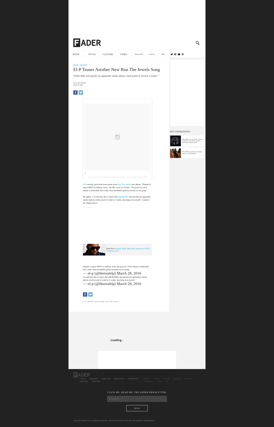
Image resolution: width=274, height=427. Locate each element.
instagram (183, 54)
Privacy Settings (115, 420)
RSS (166, 381)
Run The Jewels (124, 184)
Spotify (159, 381)
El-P (84, 184)
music (76, 65)
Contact (83, 379)
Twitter (172, 54)
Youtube (166, 379)
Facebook (156, 379)
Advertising (93, 379)
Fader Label (84, 381)
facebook (175, 54)
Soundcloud (148, 381)
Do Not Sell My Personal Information (138, 420)
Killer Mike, (100, 301)
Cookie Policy (133, 379)
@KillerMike (123, 197)
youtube (179, 54)
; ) (85, 173)
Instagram (177, 379)
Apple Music (188, 379)
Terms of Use (106, 379)
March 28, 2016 (129, 273)
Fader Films (96, 381)
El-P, (85, 301)
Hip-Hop (83, 65)
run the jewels (112, 301)
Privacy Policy (119, 379)
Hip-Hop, (90, 301)
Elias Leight (80, 83)
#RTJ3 (99, 266)
